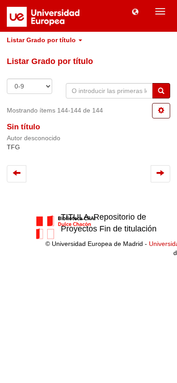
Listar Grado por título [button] (42, 40)
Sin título (23, 127)
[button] (135, 11)
